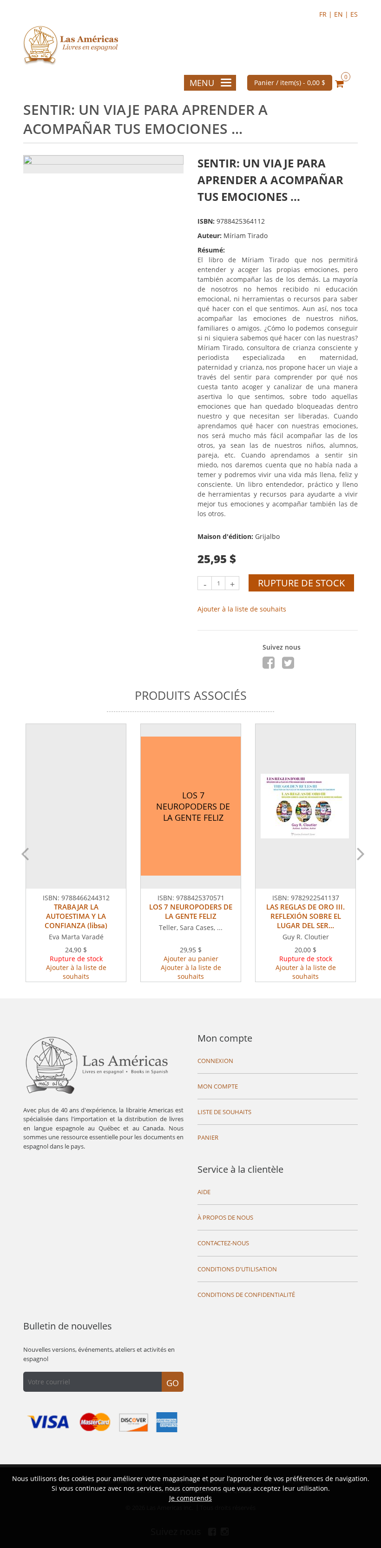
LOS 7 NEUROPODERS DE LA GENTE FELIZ (190, 911)
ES (354, 14)
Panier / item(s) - (289, 82)
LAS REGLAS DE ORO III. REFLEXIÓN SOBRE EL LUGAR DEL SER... (305, 916)
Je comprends (190, 1498)
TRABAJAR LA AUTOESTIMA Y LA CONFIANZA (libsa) (76, 916)
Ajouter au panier (191, 958)
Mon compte (224, 1038)
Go (172, 1383)
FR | (326, 14)
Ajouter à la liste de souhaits (241, 609)
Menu (202, 82)
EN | (342, 14)
